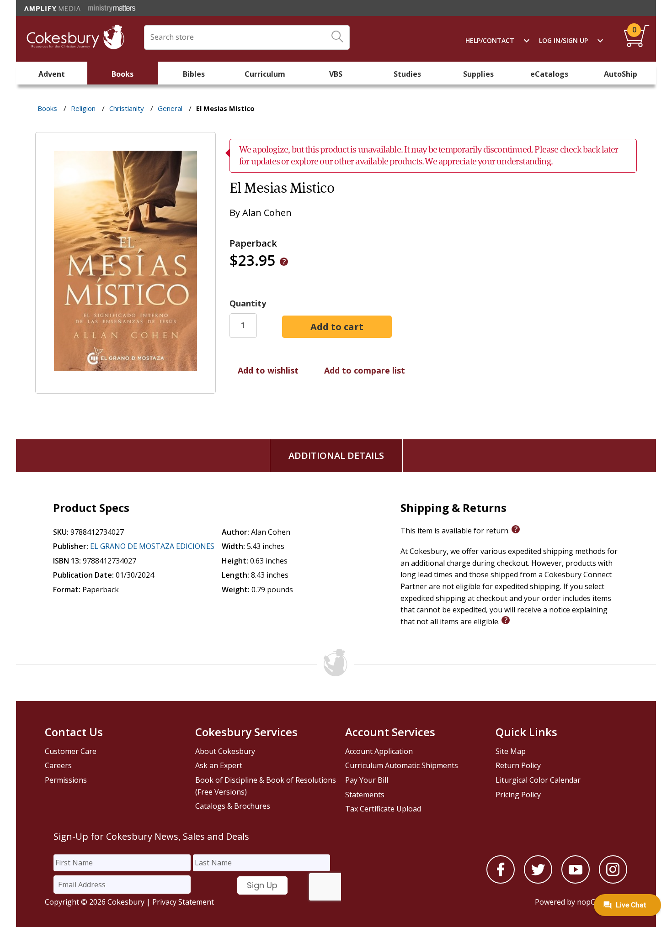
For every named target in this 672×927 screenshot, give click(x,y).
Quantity (247, 303)
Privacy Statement (183, 902)
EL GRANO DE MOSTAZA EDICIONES (152, 546)
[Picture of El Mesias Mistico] (125, 387)
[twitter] (538, 881)
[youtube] (575, 881)
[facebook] (500, 881)
